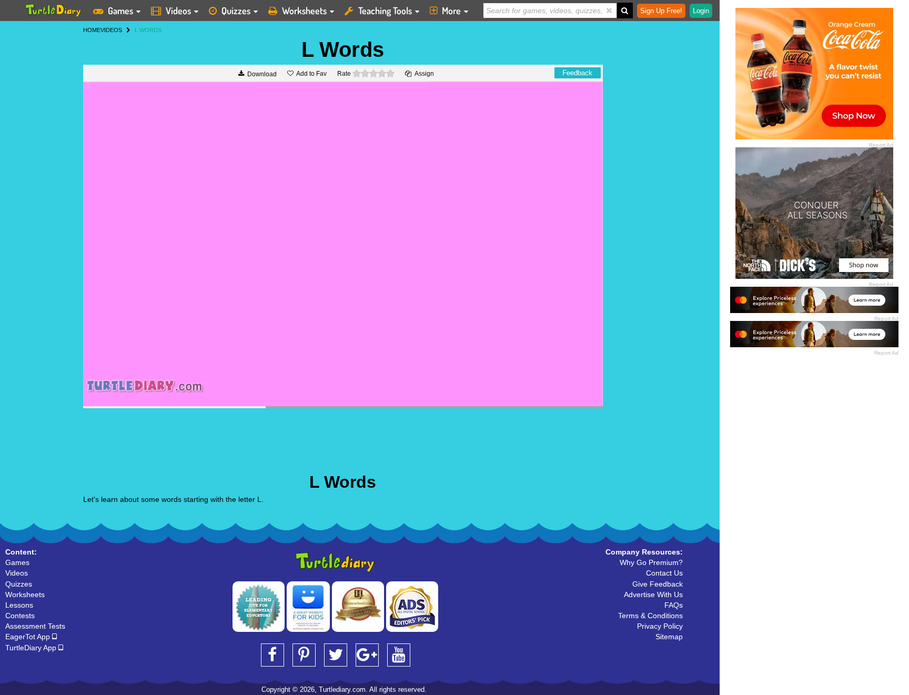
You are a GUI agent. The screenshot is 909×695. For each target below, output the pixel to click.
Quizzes (235, 10)
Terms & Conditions (650, 615)
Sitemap (669, 636)
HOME (91, 30)
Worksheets (304, 10)
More (451, 10)
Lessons (19, 605)
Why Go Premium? (651, 562)
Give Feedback (657, 584)
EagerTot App (28, 636)
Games (120, 10)
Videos (178, 10)
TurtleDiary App (31, 647)
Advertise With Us (653, 594)
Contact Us (664, 573)
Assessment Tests (35, 626)
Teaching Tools (385, 10)
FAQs (673, 605)
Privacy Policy (660, 626)
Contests (20, 615)
